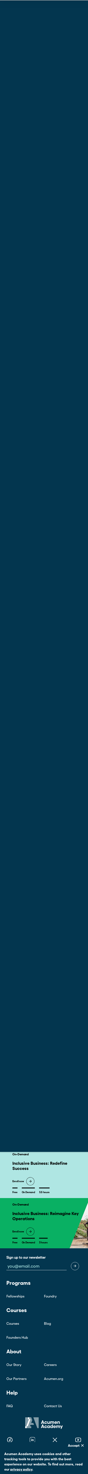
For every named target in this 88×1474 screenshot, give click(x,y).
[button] (75, 1266)
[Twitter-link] (54, 1440)
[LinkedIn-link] (32, 1440)
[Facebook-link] (9, 1440)
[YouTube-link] (78, 1440)
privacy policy (21, 1469)
